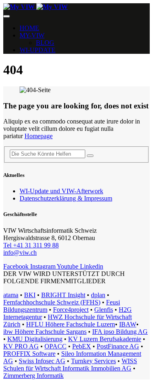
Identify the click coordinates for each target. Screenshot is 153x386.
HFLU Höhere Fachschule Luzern (70, 324)
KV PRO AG (21, 346)
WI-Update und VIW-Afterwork (61, 190)
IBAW (127, 324)
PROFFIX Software (29, 353)
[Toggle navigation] (6, 16)
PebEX (81, 346)
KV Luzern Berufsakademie (104, 338)
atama (10, 294)
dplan (98, 294)
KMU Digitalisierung (34, 338)
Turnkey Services (93, 360)
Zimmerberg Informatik (33, 375)
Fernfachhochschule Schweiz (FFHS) (51, 302)
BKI (29, 294)
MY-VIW (32, 35)
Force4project (71, 309)
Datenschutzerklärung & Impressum (66, 198)
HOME (29, 27)
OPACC (55, 346)
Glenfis (103, 309)
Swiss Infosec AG (42, 360)
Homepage (38, 135)
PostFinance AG (118, 346)
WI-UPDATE (37, 49)
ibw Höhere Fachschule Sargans (44, 331)
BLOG (45, 42)
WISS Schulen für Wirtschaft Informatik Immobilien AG (70, 364)
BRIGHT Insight (63, 294)
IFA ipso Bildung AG (120, 331)
